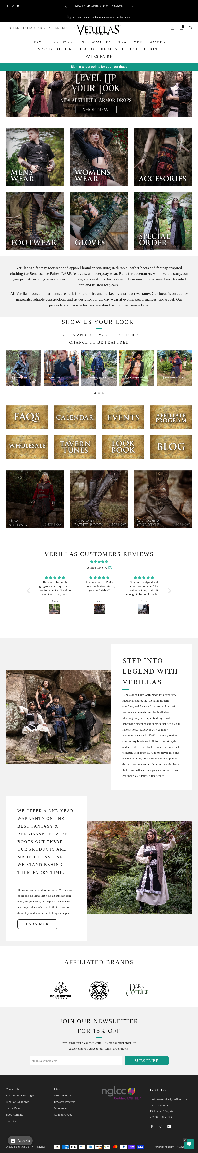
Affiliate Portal (63, 1095)
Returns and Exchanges (20, 1095)
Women (157, 42)
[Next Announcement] (132, 6)
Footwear (63, 42)
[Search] (190, 28)
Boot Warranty (14, 1114)
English (62, 27)
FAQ (57, 1089)
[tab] (95, 393)
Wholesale (60, 1108)
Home (38, 42)
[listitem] (99, 6)
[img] (99, 562)
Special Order (55, 49)
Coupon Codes (63, 1114)
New (122, 42)
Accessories (96, 42)
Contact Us (12, 1089)
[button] (29, 590)
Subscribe (147, 1061)
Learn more (37, 924)
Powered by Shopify (164, 1146)
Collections (145, 49)
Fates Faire (99, 56)
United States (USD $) (26, 27)
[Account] (172, 28)
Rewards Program (64, 1101)
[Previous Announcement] (65, 6)
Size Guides (13, 1121)
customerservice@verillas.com (168, 1099)
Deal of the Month (101, 49)
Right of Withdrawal (18, 1101)
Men (138, 42)
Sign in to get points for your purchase (99, 66)
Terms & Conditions (116, 1048)
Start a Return (14, 1108)
